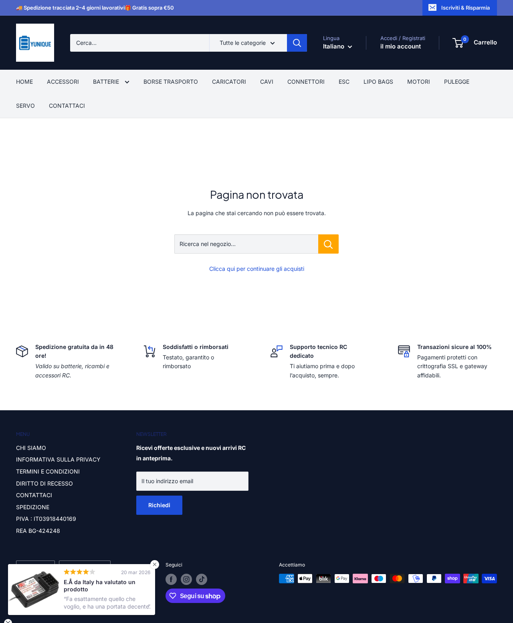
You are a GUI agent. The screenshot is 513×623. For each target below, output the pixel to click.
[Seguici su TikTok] (201, 579)
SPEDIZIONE (32, 507)
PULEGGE (456, 81)
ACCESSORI (63, 81)
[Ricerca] (297, 43)
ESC (344, 81)
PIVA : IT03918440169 (46, 518)
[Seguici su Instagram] (186, 579)
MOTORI (418, 81)
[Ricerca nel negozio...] (328, 244)
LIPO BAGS (378, 81)
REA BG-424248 (38, 530)
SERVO (25, 105)
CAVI (266, 81)
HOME (24, 81)
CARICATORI (229, 81)
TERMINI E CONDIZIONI (48, 471)
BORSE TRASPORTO (170, 81)
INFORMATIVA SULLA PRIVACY (58, 459)
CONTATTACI (67, 105)
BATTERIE (107, 81)
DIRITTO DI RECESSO (44, 483)
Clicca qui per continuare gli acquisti (256, 268)
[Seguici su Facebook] (171, 579)
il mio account (400, 46)
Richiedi (159, 505)
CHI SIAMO (31, 447)
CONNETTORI (306, 81)
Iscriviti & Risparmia (465, 7)
